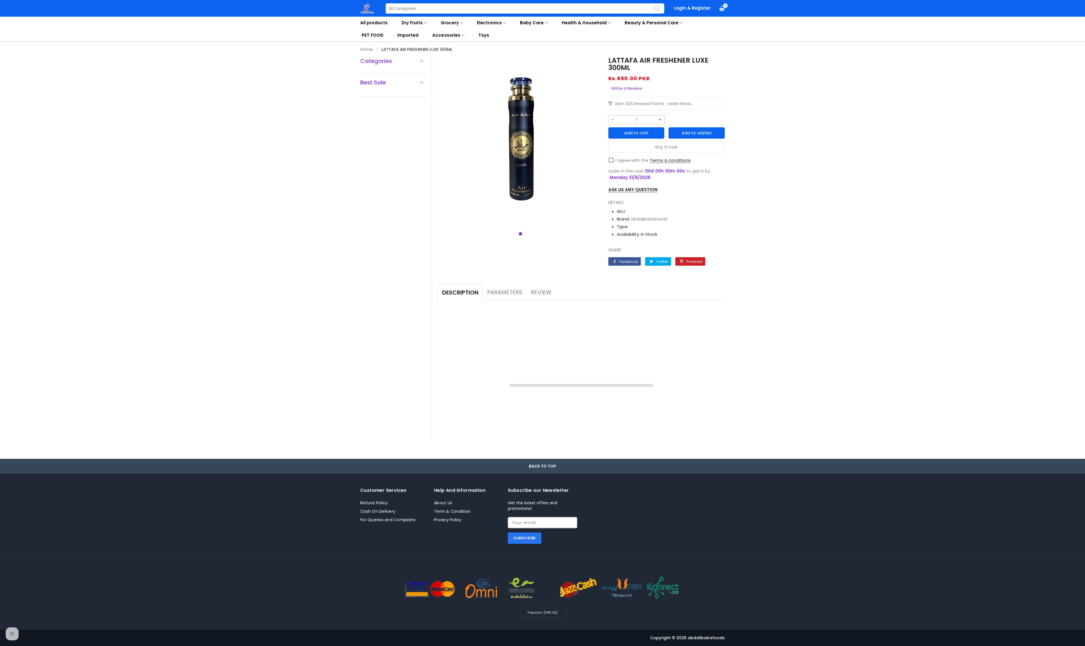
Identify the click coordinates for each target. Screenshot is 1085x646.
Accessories (446, 35)
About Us (443, 503)
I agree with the (631, 160)
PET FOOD (372, 35)
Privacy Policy (448, 520)
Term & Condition (452, 511)
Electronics (489, 23)
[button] (520, 233)
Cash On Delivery (377, 511)
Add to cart (636, 133)
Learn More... (680, 103)
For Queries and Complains (387, 520)
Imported (407, 35)
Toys (483, 35)
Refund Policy (374, 503)
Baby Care (532, 23)
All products (374, 23)
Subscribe (524, 538)
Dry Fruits (412, 23)
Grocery (450, 23)
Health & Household (584, 23)
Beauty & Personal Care (652, 23)
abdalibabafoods (649, 219)
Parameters (504, 292)
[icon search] (657, 8)
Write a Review (626, 88)
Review (541, 292)
